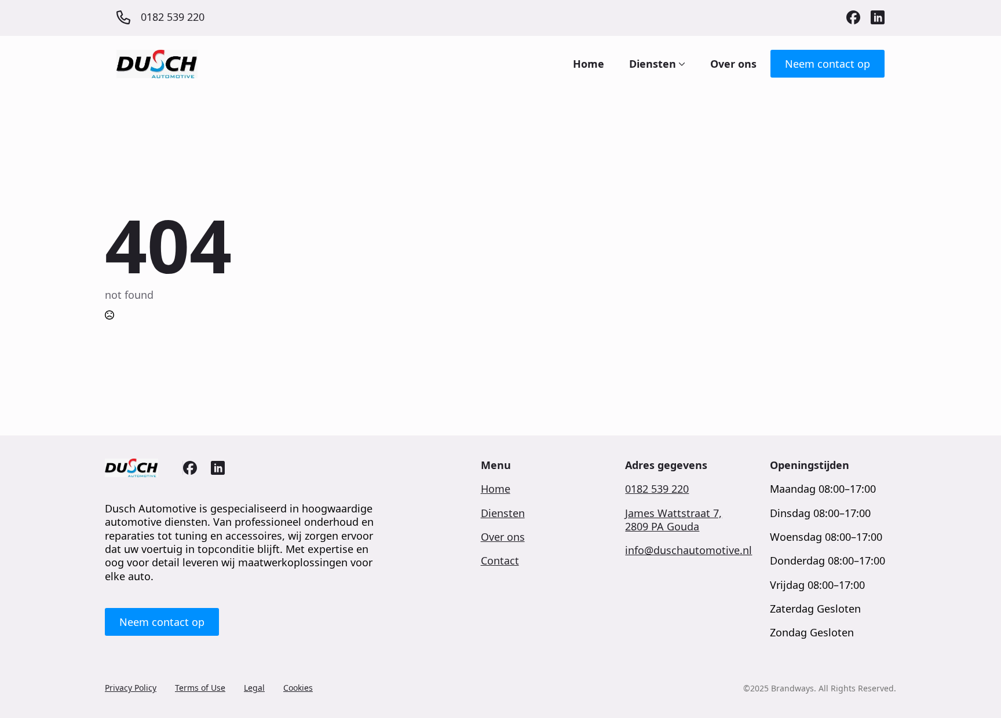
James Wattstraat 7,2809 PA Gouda (673, 520)
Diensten (652, 63)
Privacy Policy (130, 687)
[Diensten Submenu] (680, 63)
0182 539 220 (657, 489)
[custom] (853, 17)
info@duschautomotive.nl (688, 550)
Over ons (733, 63)
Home (588, 63)
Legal (254, 687)
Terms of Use (200, 687)
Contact (500, 560)
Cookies (298, 687)
